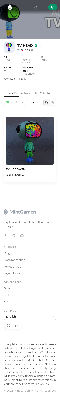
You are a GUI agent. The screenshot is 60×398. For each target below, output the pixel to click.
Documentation (15, 260)
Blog (7, 253)
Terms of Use (12, 266)
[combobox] (14, 102)
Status (8, 295)
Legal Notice (12, 273)
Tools (7, 288)
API (6, 301)
